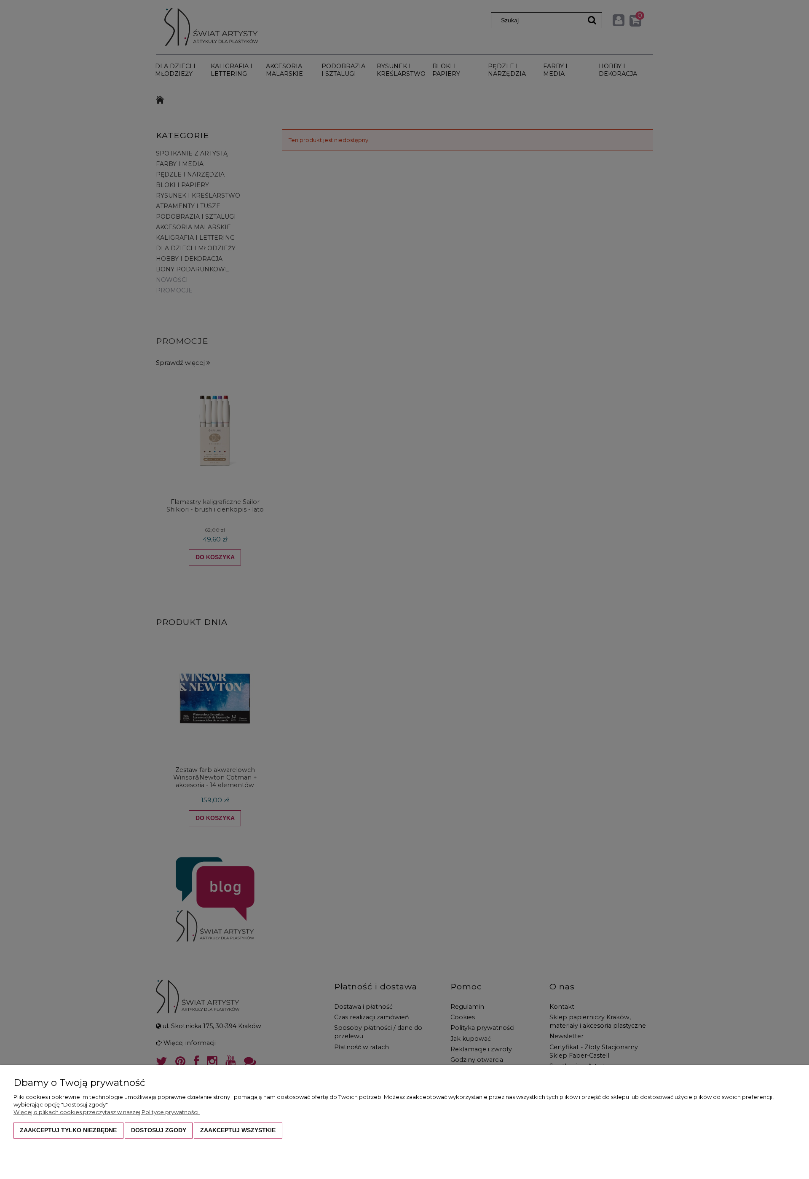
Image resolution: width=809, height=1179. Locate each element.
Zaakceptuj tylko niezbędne (68, 1130)
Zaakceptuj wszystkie (238, 1130)
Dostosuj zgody (158, 1130)
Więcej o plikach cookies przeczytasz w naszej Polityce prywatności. (106, 1112)
